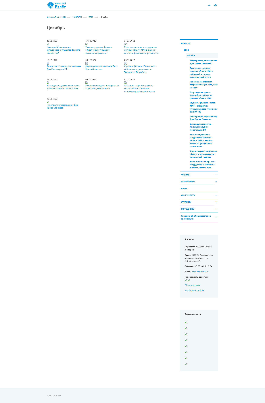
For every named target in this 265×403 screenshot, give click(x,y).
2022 (91, 17)
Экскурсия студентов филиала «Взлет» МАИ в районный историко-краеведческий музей (139, 88)
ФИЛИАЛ (185, 174)
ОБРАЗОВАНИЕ (188, 181)
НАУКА (184, 188)
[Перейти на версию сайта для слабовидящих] (209, 5)
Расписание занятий (194, 290)
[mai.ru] (50, 5)
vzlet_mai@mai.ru (200, 271)
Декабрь (191, 55)
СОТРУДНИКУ (187, 209)
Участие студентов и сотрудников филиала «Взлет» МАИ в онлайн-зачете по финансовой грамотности (141, 50)
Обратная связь (192, 285)
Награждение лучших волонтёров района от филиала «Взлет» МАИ (63, 87)
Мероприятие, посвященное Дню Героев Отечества (62, 106)
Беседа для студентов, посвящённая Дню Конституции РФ (64, 68)
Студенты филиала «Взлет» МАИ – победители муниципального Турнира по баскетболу (140, 69)
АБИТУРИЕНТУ (188, 195)
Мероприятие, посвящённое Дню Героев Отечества (101, 68)
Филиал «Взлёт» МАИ (56, 17)
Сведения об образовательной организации (196, 217)
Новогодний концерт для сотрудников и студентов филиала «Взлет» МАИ (63, 50)
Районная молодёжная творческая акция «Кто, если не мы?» (102, 87)
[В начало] (60, 5)
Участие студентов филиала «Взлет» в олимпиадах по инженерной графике (98, 50)
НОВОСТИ (77, 17)
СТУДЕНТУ (186, 202)
